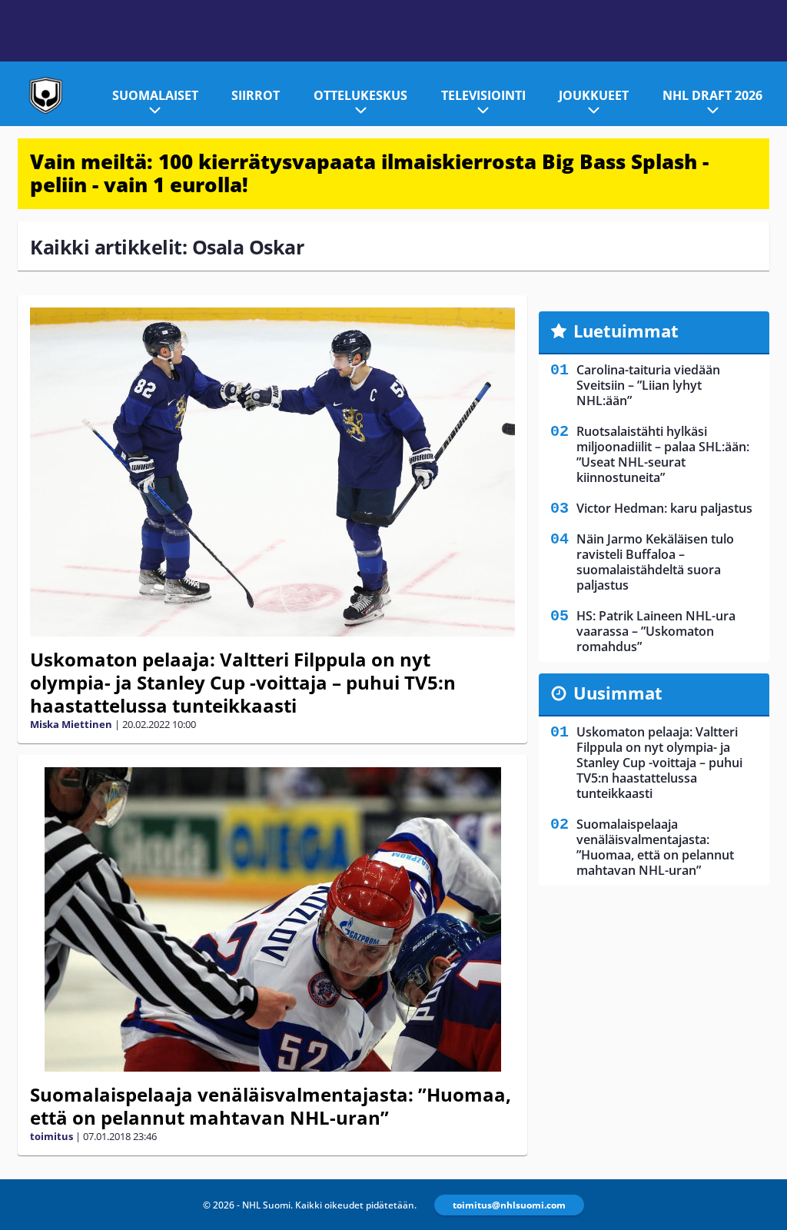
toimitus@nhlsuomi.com (509, 1205)
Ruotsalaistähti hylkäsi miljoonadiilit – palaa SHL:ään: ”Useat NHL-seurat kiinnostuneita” (662, 454)
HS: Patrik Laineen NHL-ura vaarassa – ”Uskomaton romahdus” (656, 631)
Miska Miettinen (71, 724)
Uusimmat (617, 692)
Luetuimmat (626, 330)
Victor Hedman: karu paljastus (664, 508)
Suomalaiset (155, 95)
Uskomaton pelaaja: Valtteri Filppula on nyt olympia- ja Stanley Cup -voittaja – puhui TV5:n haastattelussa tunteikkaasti (243, 682)
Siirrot (255, 95)
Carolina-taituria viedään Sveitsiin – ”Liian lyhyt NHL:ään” (648, 385)
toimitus (51, 1136)
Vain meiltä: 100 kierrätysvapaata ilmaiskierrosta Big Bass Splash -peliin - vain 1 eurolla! (369, 173)
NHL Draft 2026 (712, 95)
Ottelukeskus (360, 95)
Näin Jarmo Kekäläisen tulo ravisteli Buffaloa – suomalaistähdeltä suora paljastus (655, 561)
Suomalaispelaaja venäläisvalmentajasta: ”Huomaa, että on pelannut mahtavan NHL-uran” (270, 1106)
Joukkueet (594, 95)
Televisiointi (483, 95)
